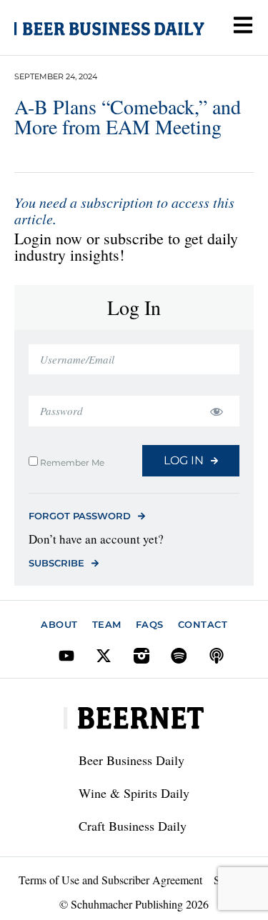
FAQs (150, 624)
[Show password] (216, 411)
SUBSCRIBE (56, 563)
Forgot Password (80, 515)
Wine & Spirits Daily (134, 792)
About (59, 624)
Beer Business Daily (131, 760)
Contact (203, 624)
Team (106, 624)
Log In (184, 460)
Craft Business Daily (133, 825)
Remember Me (71, 462)
